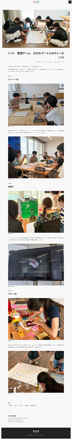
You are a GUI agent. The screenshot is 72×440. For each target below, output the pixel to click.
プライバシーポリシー (39, 435)
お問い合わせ (31, 435)
